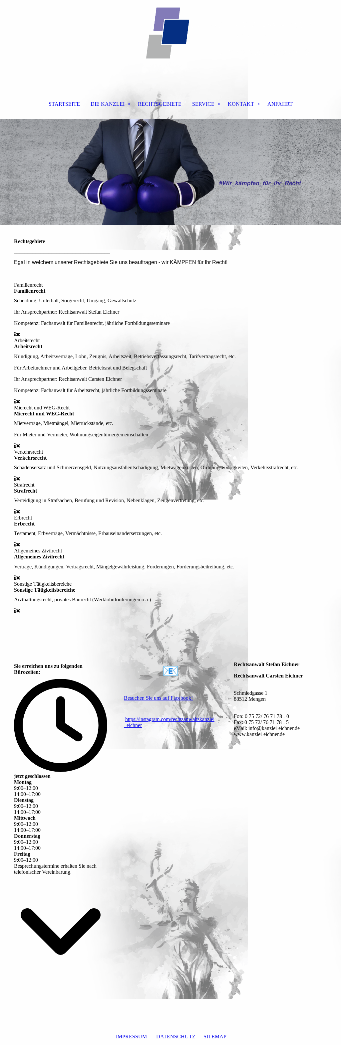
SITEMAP (214, 1036)
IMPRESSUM (131, 1036)
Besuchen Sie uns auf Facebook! (158, 698)
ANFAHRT (280, 104)
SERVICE (203, 104)
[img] (170, 33)
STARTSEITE (64, 104)
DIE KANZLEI (108, 104)
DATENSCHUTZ (175, 1036)
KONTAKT (241, 104)
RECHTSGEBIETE (159, 104)
